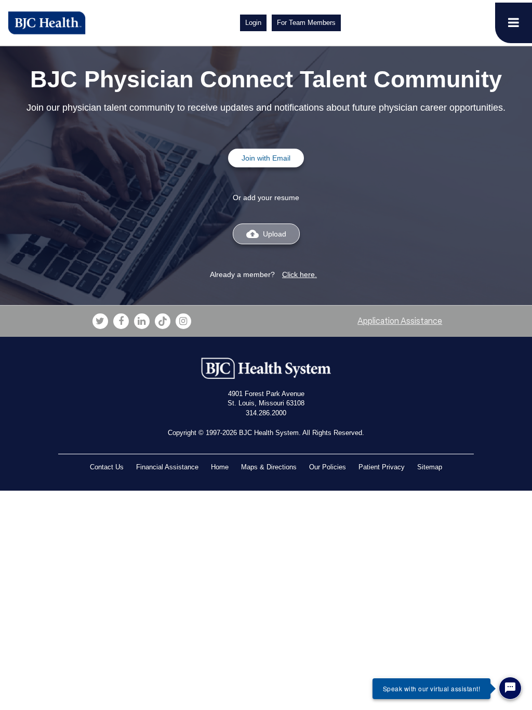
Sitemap (429, 467)
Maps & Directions (269, 467)
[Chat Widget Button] (510, 688)
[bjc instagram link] (183, 321)
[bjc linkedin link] (142, 321)
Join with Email (266, 158)
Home (220, 467)
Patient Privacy (381, 467)
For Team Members (306, 23)
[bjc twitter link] (100, 321)
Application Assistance (399, 321)
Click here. (299, 274)
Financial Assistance (167, 467)
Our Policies (327, 467)
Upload (266, 234)
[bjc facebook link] (121, 321)
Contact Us (107, 467)
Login (253, 23)
